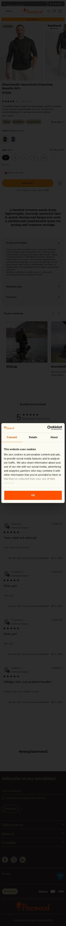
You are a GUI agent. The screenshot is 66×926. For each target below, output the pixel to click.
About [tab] (54, 437)
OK (33, 495)
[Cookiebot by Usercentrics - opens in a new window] (47, 428)
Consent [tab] (12, 437)
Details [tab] (33, 437)
